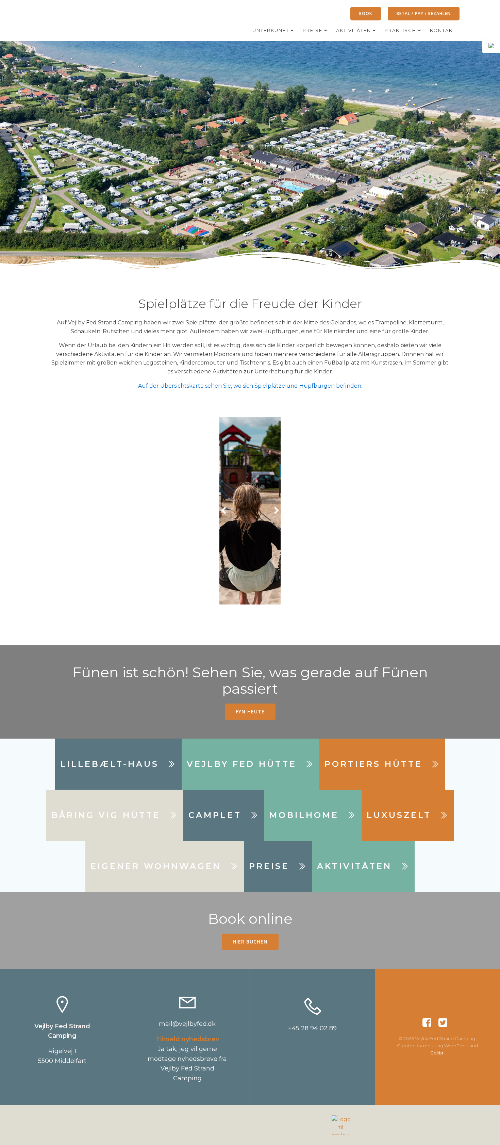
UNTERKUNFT (270, 30)
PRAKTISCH (400, 30)
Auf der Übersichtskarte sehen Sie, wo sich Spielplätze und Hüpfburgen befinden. (250, 386)
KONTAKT (443, 30)
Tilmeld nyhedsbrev (187, 1039)
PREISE (312, 30)
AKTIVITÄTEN (353, 30)
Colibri (437, 1052)
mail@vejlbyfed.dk (187, 1024)
